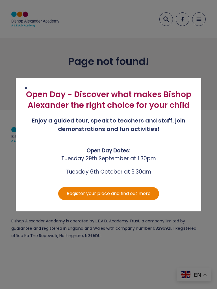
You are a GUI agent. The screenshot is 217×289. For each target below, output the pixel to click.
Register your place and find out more (109, 193)
